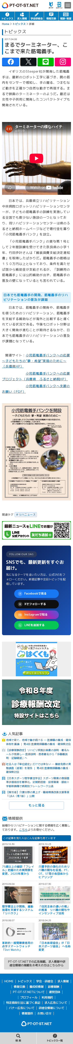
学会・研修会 (36, 16)
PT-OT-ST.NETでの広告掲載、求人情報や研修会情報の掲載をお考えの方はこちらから (36, 963)
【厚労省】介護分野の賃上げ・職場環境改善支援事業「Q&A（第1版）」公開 (37, 794)
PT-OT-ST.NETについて (29, 992)
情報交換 (51, 16)
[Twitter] (28, 62)
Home (5, 24)
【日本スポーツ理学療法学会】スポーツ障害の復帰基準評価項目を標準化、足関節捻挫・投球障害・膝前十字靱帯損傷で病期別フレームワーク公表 (37, 782)
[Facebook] (10, 62)
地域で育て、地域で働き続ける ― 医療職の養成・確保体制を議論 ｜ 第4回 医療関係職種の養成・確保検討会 (38, 742)
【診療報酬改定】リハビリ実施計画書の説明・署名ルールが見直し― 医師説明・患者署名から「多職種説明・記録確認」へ (37, 754)
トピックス (7, 16)
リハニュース (27, 514)
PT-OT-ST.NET (20, 5)
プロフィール (28, 997)
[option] (36, 659)
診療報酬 (53, 986)
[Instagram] (63, 62)
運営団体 (54, 992)
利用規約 (47, 997)
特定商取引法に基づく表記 (23, 1002)
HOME (8, 981)
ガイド (51, 5)
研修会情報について (51, 1008)
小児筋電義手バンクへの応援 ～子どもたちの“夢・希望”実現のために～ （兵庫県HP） (36, 361)
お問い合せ (44, 1013)
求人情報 (22, 16)
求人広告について (55, 1002)
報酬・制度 (66, 16)
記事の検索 (18, 1038)
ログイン (59, 5)
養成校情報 (36, 986)
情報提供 (27, 1013)
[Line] (46, 62)
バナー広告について (21, 1008)
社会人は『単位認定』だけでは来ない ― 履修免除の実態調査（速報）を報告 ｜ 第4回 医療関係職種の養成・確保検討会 (38, 768)
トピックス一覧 (55, 1038)
